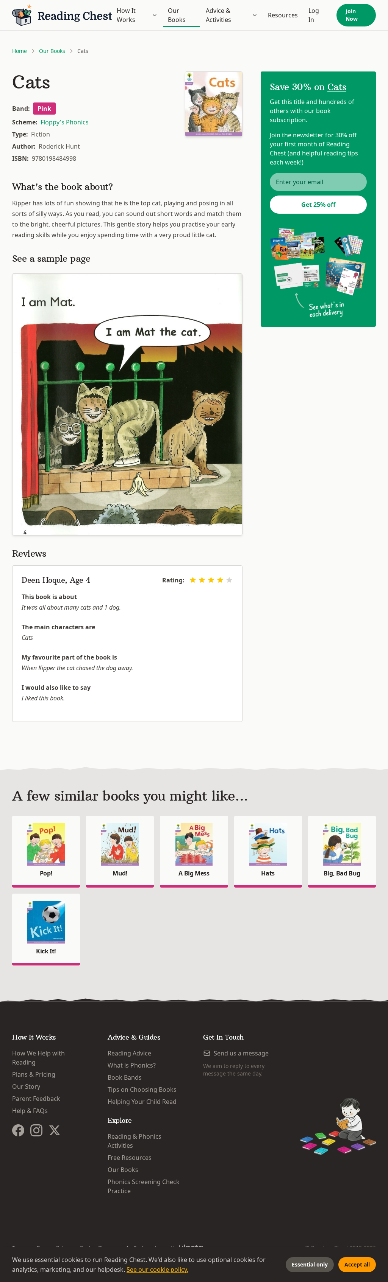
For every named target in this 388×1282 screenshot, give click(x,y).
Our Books (177, 15)
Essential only (310, 1264)
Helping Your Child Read (142, 1101)
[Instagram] (36, 1130)
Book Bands (125, 1077)
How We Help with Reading (38, 1057)
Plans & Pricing (33, 1074)
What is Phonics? (132, 1065)
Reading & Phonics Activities (134, 1141)
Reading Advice (129, 1053)
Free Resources (130, 1157)
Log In (313, 15)
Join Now (352, 15)
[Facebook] (18, 1130)
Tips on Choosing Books (142, 1089)
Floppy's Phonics (65, 122)
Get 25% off (318, 204)
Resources (283, 15)
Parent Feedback (36, 1098)
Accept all (357, 1264)
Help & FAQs (30, 1111)
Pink (44, 108)
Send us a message (241, 1053)
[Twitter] (54, 1130)
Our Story (26, 1086)
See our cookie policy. (157, 1269)
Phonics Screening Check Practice (144, 1186)
